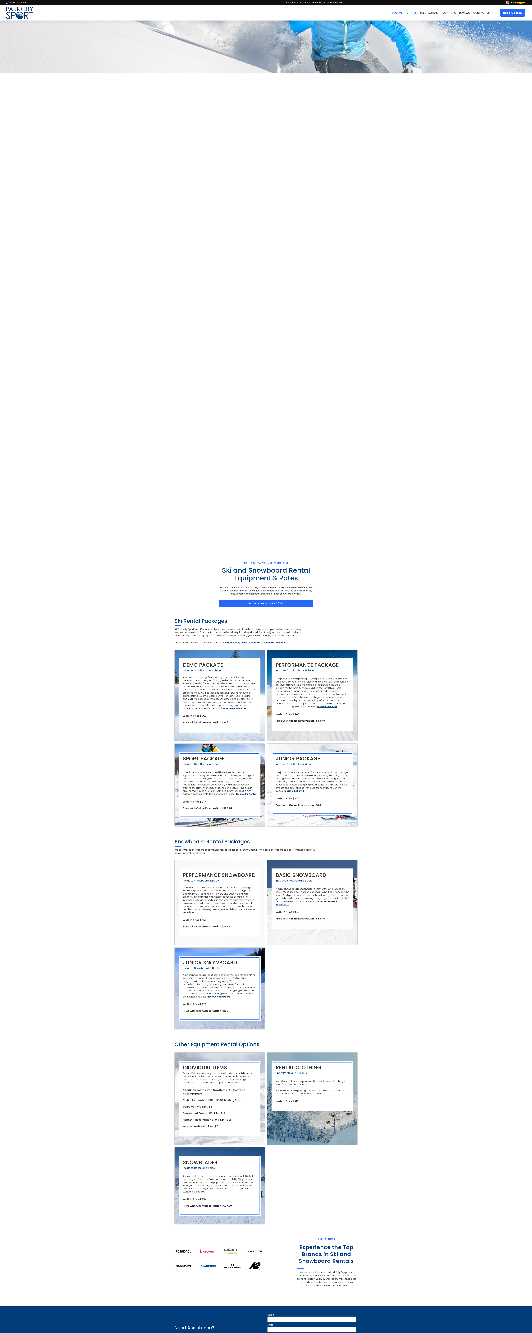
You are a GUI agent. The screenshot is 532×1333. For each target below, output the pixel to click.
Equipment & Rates (404, 13)
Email (270, 1324)
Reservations (429, 13)
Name (270, 1314)
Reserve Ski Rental (236, 708)
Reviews (464, 13)
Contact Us (481, 13)
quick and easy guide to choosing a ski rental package (254, 642)
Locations (449, 13)
